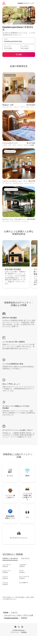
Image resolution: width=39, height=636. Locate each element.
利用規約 (24, 632)
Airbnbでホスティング (26, 3)
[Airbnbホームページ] (3, 3)
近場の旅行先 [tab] (25, 558)
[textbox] (10, 48)
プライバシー (15, 632)
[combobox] (19, 41)
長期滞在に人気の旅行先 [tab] (10, 558)
